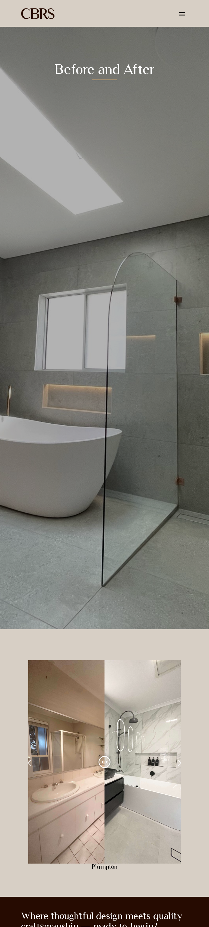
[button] (29, 763)
